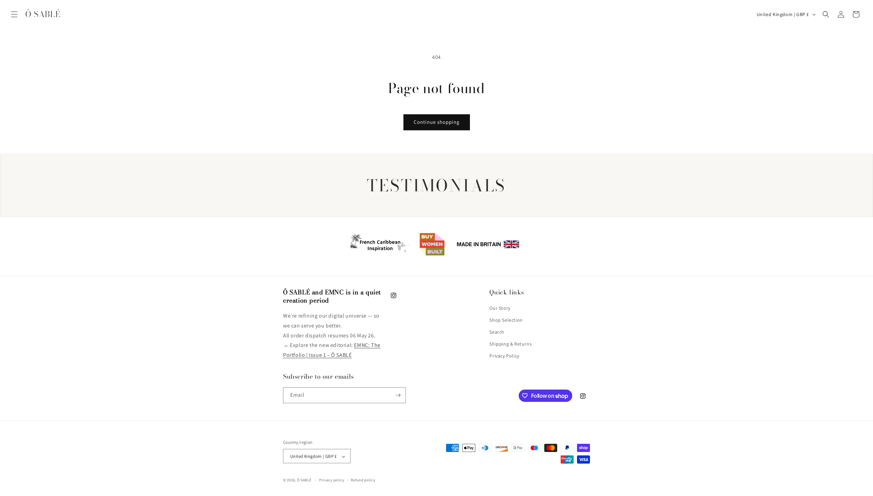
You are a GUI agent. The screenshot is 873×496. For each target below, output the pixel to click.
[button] (14, 14)
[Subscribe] (397, 395)
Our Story (499, 308)
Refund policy (363, 480)
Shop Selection (505, 320)
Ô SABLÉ (304, 480)
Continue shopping (437, 122)
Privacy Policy (504, 356)
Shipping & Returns (510, 344)
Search (496, 332)
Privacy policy (331, 480)
